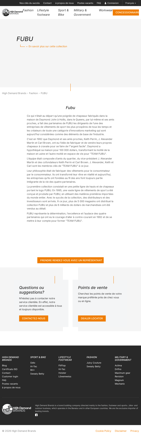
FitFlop (62, 365)
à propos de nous (64, 3)
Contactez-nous (33, 318)
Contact (47, 3)
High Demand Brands (14, 93)
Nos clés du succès (30, 3)
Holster (62, 372)
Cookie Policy (103, 430)
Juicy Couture (94, 362)
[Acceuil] (12, 12)
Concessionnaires (127, 12)
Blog (4, 365)
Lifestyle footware (43, 12)
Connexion (113, 3)
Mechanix (120, 383)
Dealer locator (92, 318)
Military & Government (82, 12)
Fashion (28, 10)
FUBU (44, 93)
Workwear (106, 10)
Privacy (134, 430)
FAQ (99, 3)
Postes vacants (85, 3)
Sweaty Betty (37, 373)
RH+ (32, 370)
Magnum (119, 380)
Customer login (10, 376)
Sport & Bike (63, 12)
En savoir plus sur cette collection (47, 46)
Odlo (32, 362)
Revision (119, 376)
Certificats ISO (9, 369)
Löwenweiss (65, 376)
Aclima (118, 365)
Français (129, 3)
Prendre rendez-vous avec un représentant (71, 260)
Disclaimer (121, 430)
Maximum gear (122, 372)
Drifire (118, 369)
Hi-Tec (33, 366)
